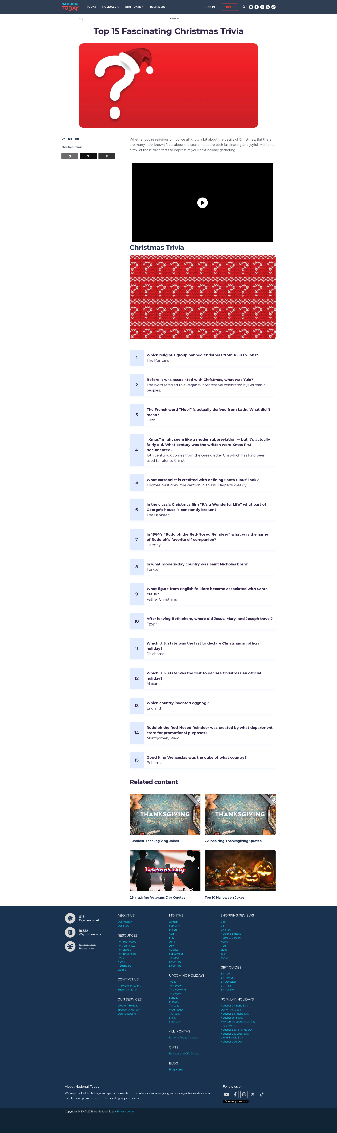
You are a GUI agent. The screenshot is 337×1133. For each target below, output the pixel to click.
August (173, 949)
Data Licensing (127, 1013)
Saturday (174, 1021)
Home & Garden (231, 937)
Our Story (123, 925)
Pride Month (228, 1025)
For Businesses (127, 941)
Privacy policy (125, 1111)
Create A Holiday (128, 1005)
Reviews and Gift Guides (184, 1053)
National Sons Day (232, 1017)
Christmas (174, 19)
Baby (224, 921)
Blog (81, 19)
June (172, 941)
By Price (226, 985)
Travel (224, 957)
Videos (122, 969)
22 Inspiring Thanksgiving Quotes (233, 841)
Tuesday (174, 1005)
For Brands (124, 949)
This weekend (177, 989)
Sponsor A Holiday (129, 1009)
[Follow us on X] (268, 7)
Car (223, 925)
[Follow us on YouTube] (251, 7)
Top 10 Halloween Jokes (225, 897)
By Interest (227, 977)
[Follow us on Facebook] (257, 7)
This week (175, 993)
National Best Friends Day (237, 1029)
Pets (223, 945)
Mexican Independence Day (238, 1021)
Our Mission (125, 921)
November (175, 961)
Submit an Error (127, 989)
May (171, 937)
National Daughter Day (235, 1033)
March (173, 929)
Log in (211, 7)
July (171, 945)
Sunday (173, 997)
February (174, 925)
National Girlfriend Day (234, 1005)
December (175, 965)
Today (91, 7)
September (176, 953)
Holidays (109, 7)
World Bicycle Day (232, 1037)
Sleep (224, 949)
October (174, 957)
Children (226, 929)
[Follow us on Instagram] (262, 7)
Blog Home (176, 1069)
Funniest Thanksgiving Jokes (154, 841)
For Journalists (126, 945)
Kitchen (225, 941)
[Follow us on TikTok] (273, 7)
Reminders (158, 7)
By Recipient (228, 989)
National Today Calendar (184, 1037)
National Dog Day (232, 1041)
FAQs (121, 957)
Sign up (230, 7)
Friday (172, 1017)
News (121, 961)
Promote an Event (129, 985)
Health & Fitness (231, 933)
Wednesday (176, 1009)
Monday (174, 1001)
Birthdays (133, 7)
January (174, 921)
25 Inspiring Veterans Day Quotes (157, 897)
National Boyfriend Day (235, 1013)
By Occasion (228, 981)
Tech (223, 953)
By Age (225, 973)
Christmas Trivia (71, 147)
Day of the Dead (231, 1009)
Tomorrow (175, 985)
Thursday (174, 1013)
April (171, 933)
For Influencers (127, 953)
